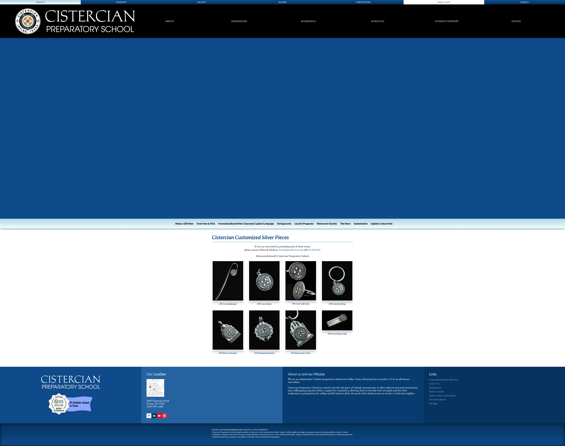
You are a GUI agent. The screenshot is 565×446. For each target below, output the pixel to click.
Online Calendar (436, 391)
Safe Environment (437, 399)
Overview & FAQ (206, 224)
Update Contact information (442, 395)
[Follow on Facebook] (149, 415)
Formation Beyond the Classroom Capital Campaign (246, 224)
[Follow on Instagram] (164, 415)
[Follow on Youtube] (159, 415)
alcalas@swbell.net (289, 250)
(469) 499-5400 (155, 406)
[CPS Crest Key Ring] (337, 299)
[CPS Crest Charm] (264, 299)
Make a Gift (444, 2)
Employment (435, 387)
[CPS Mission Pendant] (228, 349)
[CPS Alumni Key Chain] (300, 349)
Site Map (433, 403)
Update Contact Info (381, 224)
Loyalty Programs (304, 224)
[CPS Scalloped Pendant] (264, 349)
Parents (40, 2)
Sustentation (361, 224)
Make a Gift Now (184, 224)
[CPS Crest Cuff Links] (300, 299)
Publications (363, 2)
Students (121, 2)
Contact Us (434, 383)
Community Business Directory (443, 379)
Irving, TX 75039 (156, 403)
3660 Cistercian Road (158, 400)
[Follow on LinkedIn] (154, 415)
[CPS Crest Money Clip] (337, 329)
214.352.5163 (313, 250)
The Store (345, 224)
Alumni (282, 2)
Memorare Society (327, 224)
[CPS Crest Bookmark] (228, 299)
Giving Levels (284, 224)
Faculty (201, 2)
